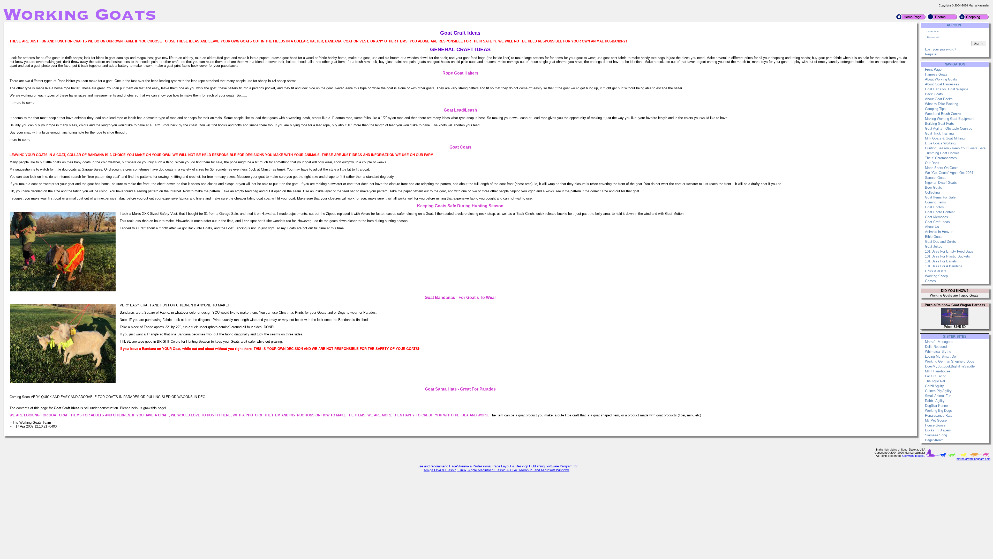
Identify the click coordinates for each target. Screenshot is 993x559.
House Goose (935, 425)
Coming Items (935, 202)
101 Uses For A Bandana (943, 266)
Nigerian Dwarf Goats (941, 183)
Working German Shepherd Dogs (949, 361)
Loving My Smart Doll (941, 356)
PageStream (934, 440)
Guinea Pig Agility (938, 391)
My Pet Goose (936, 420)
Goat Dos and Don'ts (940, 242)
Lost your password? (940, 49)
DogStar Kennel (937, 406)
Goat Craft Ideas (937, 222)
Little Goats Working (940, 143)
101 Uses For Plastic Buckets (947, 256)
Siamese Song (936, 435)
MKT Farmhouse (937, 371)
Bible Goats (934, 237)
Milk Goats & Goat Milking (945, 138)
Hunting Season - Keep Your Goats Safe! (956, 148)
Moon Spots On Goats (942, 168)
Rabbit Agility (935, 401)
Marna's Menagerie (939, 342)
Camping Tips (935, 109)
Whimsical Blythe (938, 352)
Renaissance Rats (938, 415)
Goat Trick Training (939, 133)
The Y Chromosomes (941, 158)
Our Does (932, 163)
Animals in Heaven (939, 232)
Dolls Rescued (936, 347)
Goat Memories (936, 217)
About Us (932, 227)
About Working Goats (941, 79)
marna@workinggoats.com (973, 458)
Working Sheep (936, 276)
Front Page (933, 69)
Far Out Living (935, 376)
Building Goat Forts (939, 124)
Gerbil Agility (934, 386)
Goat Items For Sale (940, 197)
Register (931, 54)
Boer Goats (933, 187)
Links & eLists (935, 271)
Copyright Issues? (913, 455)
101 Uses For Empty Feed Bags (949, 251)
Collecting (932, 192)
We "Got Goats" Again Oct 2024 (949, 173)
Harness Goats (936, 74)
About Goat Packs (939, 99)
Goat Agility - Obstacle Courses (948, 128)
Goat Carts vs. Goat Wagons (946, 89)
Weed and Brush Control (943, 114)
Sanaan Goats (935, 178)
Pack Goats (934, 94)
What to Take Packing (941, 104)
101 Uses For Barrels (941, 261)
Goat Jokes (933, 246)
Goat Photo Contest (940, 212)
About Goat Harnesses (942, 84)
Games (930, 281)
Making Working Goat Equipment (949, 119)
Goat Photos (934, 207)
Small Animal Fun (938, 396)
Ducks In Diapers (938, 430)
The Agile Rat (935, 381)
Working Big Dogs (938, 411)
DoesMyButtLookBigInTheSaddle (950, 366)
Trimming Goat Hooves (942, 153)
